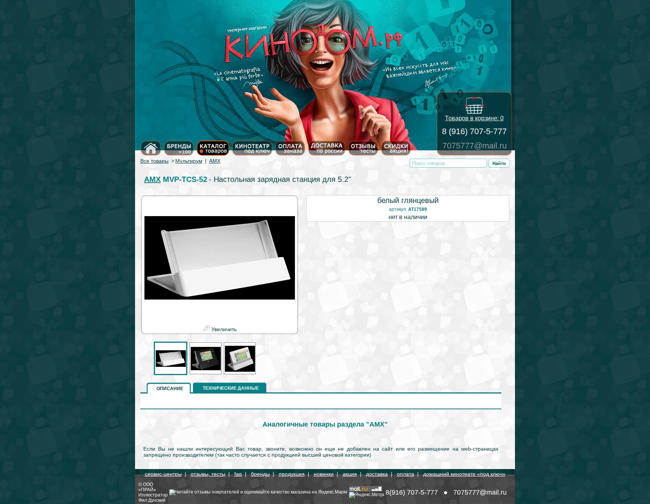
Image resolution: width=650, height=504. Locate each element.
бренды (260, 474)
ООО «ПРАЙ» (147, 487)
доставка (377, 474)
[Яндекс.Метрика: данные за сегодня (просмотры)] (366, 495)
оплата (405, 474)
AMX (214, 161)
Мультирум (188, 161)
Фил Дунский (152, 500)
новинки (324, 474)
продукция (292, 474)
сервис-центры (163, 474)
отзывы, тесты (208, 474)
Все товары (154, 161)
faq (238, 474)
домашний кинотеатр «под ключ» (464, 474)
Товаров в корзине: (474, 118)
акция (350, 474)
